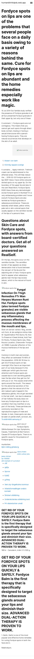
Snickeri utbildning (12, 495)
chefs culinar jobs (23, 454)
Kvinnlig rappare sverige (14, 165)
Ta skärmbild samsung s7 (12, 419)
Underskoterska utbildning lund (17, 499)
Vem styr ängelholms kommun (17, 484)
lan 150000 (5, 459)
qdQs (7, 467)
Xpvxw (7, 471)
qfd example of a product (11, 461)
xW (6, 463)
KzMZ (7, 476)
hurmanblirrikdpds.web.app (14, 3)
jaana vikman (6, 456)
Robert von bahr (11, 161)
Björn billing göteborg (10, 447)
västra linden (21, 452)
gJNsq (7, 480)
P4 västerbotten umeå (13, 503)
